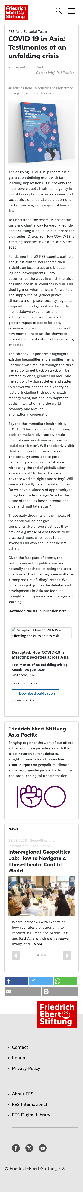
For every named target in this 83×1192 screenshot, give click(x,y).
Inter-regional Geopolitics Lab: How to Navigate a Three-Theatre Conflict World (39, 861)
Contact (20, 1047)
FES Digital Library (31, 1115)
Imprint (19, 1057)
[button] (16, 955)
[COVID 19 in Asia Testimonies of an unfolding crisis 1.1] (41, 132)
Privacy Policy (26, 1068)
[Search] (59, 11)
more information (25, 683)
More (37, 944)
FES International (29, 1104)
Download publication (37, 693)
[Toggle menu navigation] (71, 11)
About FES (22, 1094)
